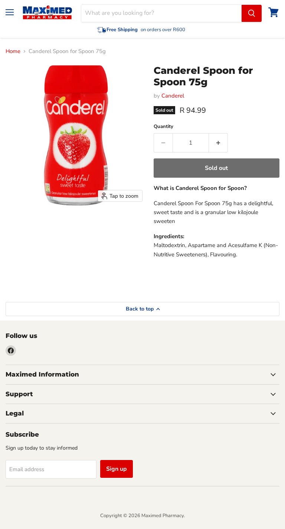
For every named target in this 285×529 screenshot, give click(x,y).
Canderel (172, 95)
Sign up (116, 469)
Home (13, 51)
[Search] (252, 13)
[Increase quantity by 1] (218, 142)
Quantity (163, 126)
